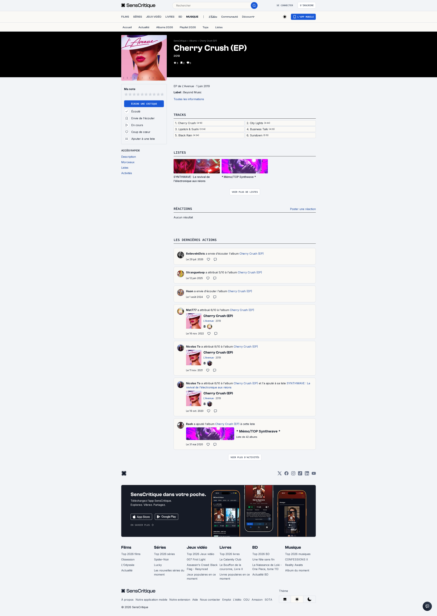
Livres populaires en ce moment (235, 576)
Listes (180, 152)
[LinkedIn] (307, 474)
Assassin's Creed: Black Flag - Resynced (202, 567)
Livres (225, 547)
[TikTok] (300, 474)
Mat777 (191, 310)
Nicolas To (193, 346)
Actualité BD (260, 574)
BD (255, 547)
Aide (195, 599)
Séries (160, 547)
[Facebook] (286, 474)
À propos (127, 599)
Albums (193, 40)
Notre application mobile (151, 599)
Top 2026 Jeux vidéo (200, 554)
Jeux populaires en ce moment (201, 576)
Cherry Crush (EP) (208, 40)
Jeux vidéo (197, 547)
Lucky (158, 565)
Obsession (128, 559)
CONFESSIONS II (296, 559)
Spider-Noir (161, 559)
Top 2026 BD (261, 554)
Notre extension (179, 599)
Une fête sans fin (263, 559)
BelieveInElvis (195, 253)
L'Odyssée (127, 565)
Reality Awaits (294, 565)
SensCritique (180, 40)
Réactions (183, 208)
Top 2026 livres (230, 554)
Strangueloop (195, 272)
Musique (293, 547)
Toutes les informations (189, 99)
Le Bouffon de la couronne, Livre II (231, 567)
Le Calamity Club (230, 559)
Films (126, 547)
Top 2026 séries (164, 554)
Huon (189, 291)
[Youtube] (314, 474)
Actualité (126, 570)
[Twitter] (280, 474)
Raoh (189, 424)
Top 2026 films (130, 554)
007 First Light (196, 559)
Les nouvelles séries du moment (169, 572)
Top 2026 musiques (298, 554)
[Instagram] (293, 474)
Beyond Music (192, 92)
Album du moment (297, 570)
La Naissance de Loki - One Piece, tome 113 (267, 567)
